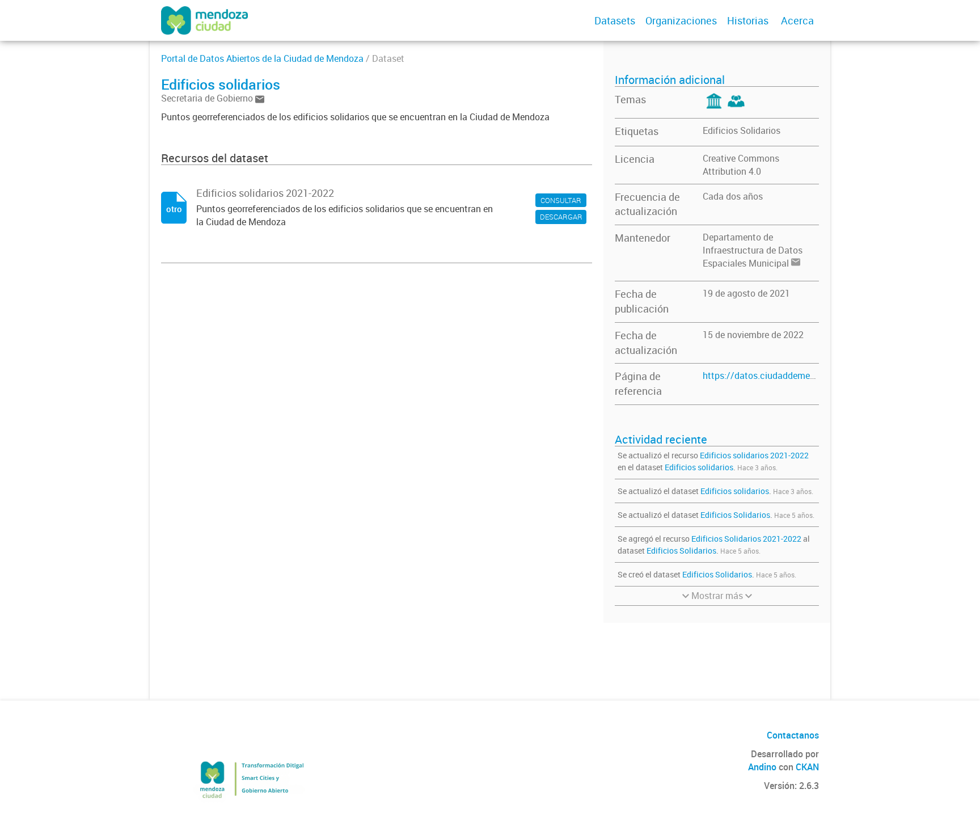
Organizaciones (681, 20)
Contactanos (793, 735)
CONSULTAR (560, 200)
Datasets (614, 20)
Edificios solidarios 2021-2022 (754, 455)
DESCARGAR (561, 217)
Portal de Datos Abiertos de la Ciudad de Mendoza (262, 58)
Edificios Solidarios (741, 130)
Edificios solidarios (699, 467)
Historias (747, 20)
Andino (762, 767)
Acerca (797, 20)
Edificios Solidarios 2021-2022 (746, 538)
